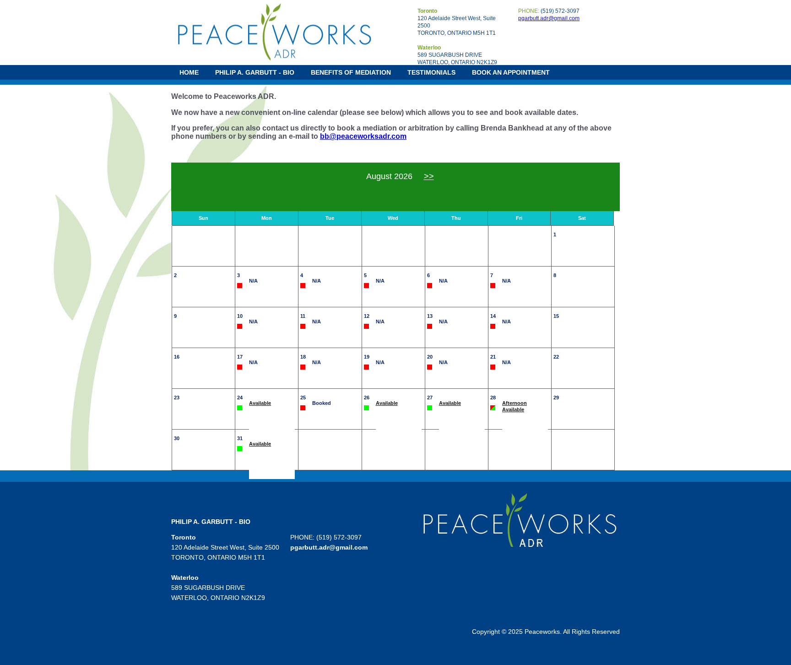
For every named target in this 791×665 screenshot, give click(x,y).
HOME (189, 72)
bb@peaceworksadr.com (363, 136)
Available (260, 403)
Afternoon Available (514, 406)
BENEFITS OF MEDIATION (351, 72)
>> (429, 176)
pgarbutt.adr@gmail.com (549, 18)
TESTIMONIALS (431, 72)
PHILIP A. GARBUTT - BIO (254, 72)
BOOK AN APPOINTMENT (511, 72)
